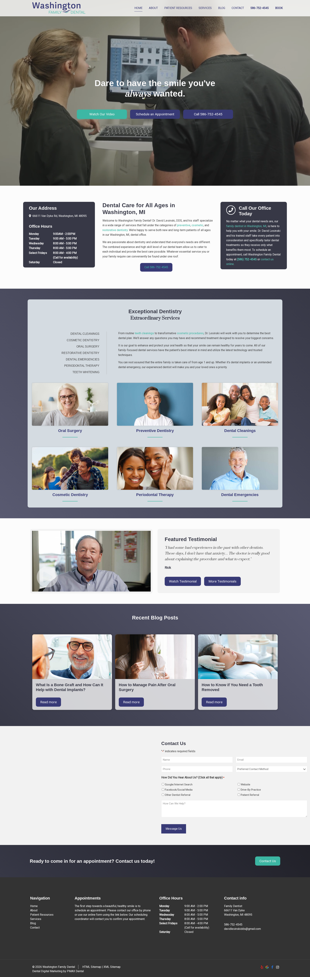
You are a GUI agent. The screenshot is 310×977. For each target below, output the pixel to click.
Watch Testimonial (183, 581)
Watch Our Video (102, 114)
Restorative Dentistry (80, 352)
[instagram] (277, 967)
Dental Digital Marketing (47, 971)
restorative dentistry (115, 230)
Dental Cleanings (85, 333)
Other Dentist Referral (177, 795)
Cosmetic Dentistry (83, 340)
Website (245, 784)
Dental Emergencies (82, 359)
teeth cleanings (144, 333)
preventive (183, 225)
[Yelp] (262, 967)
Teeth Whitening (85, 372)
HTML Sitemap (91, 967)
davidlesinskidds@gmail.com (242, 929)
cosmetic (197, 225)
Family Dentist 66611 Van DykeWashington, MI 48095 (238, 910)
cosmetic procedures (190, 333)
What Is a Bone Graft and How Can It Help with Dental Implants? (69, 687)
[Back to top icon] (293, 969)
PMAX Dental (75, 971)
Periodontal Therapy (81, 365)
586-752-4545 (233, 924)
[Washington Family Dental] (58, 8)
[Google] (267, 967)
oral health (176, 345)
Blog (33, 923)
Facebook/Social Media (178, 789)
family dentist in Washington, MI (246, 226)
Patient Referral (250, 795)
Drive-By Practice (251, 789)
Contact (35, 927)
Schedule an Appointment (155, 114)
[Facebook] (272, 967)
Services (35, 919)
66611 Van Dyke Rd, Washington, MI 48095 (59, 216)
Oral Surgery (87, 346)
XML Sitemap (112, 967)
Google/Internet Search (178, 784)
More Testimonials (222, 581)
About (33, 910)
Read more (48, 702)
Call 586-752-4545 (208, 114)
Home (34, 906)
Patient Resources (41, 914)
